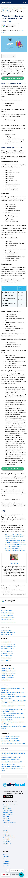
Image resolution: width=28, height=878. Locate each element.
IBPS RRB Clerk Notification (8, 622)
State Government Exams (9, 822)
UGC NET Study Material (7, 668)
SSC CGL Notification (6, 610)
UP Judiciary (4, 10)
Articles (5, 586)
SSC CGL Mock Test (6, 642)
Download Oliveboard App (8, 764)
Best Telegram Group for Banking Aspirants (13, 743)
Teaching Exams (7, 810)
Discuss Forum (7, 843)
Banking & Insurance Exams (10, 805)
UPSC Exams (6, 820)
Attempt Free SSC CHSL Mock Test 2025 (11, 762)
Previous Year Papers (8, 836)
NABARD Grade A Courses (8, 632)
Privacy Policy (6, 863)
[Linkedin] (14, 580)
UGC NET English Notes (7, 677)
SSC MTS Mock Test (6, 658)
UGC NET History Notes (7, 675)
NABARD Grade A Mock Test (8, 646)
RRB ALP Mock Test (6, 660)
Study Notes (6, 834)
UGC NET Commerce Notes (8, 673)
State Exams (9, 8)
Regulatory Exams (8, 812)
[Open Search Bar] (23, 2)
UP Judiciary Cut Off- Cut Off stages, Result (14, 594)
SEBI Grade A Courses (6, 634)
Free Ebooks (6, 841)
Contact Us (6, 856)
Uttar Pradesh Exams (19, 8)
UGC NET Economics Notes (8, 671)
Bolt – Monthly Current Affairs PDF (10, 741)
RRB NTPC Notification (7, 615)
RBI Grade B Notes (6, 680)
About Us (5, 854)
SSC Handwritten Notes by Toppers (10, 736)
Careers (5, 859)
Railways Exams (7, 808)
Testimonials (6, 861)
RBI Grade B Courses (6, 630)
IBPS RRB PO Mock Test (7, 649)
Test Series (6, 832)
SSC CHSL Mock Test (6, 655)
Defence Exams (7, 818)
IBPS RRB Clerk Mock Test (8, 644)
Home (3, 8)
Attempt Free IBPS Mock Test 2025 (10, 759)
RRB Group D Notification (7, 617)
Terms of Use (6, 866)
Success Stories (7, 840)
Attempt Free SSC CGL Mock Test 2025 (11, 757)
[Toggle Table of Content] (13, 56)
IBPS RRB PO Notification (7, 620)
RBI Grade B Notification (7, 613)
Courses (5, 830)
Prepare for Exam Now (12, 78)
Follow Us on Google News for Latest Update (13, 766)
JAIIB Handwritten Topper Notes (9, 738)
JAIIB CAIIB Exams (7, 814)
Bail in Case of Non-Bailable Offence (14, 535)
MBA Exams (6, 816)
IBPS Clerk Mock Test (6, 651)
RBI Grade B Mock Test (7, 653)
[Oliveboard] (6, 2)
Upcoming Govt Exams (9, 838)
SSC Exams (6, 807)
